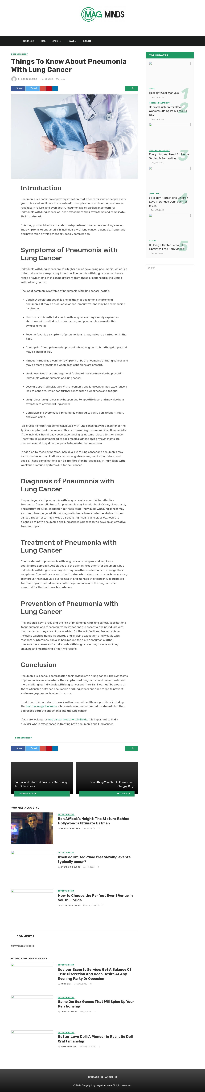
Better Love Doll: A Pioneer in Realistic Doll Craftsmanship (95, 1039)
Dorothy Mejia (69, 1011)
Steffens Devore (70, 867)
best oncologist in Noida (41, 706)
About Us (111, 1077)
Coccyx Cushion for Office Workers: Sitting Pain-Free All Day (168, 110)
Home (43, 41)
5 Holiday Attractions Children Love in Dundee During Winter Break (168, 201)
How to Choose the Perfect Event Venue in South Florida (95, 898)
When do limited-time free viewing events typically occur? (94, 859)
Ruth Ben (66, 984)
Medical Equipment (159, 103)
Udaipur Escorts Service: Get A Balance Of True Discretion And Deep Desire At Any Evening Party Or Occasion (94, 974)
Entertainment (19, 54)
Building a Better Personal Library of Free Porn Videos (166, 247)
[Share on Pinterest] (49, 88)
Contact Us (95, 1077)
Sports (56, 41)
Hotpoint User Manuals (164, 92)
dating (152, 241)
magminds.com (104, 1085)
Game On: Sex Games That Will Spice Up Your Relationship (96, 1004)
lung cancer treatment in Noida (67, 719)
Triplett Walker (70, 828)
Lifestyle (154, 194)
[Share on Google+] (43, 88)
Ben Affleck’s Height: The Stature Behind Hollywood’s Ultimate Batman (93, 821)
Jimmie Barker (29, 79)
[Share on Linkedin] (55, 88)
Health (86, 41)
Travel (71, 41)
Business (28, 41)
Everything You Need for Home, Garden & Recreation (169, 156)
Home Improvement (159, 150)
